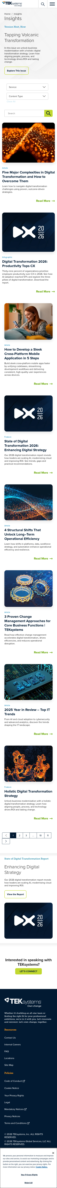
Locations (9, 1058)
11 (48, 835)
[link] (27, 87)
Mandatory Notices (14, 1109)
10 (40, 835)
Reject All (28, 1182)
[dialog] (28, 1168)
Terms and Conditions (15, 1123)
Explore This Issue (16, 70)
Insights (48, 113)
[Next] (6, 841)
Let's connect (28, 971)
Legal (7, 1102)
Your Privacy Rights (14, 1095)
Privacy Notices (12, 1116)
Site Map (8, 1065)
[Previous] (6, 835)
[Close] (53, 1153)
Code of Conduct (13, 1081)
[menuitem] (28, 1038)
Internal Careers (12, 1044)
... (33, 835)
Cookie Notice (11, 1088)
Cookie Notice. (42, 1167)
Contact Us (10, 1037)
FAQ (6, 1051)
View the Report (15, 894)
